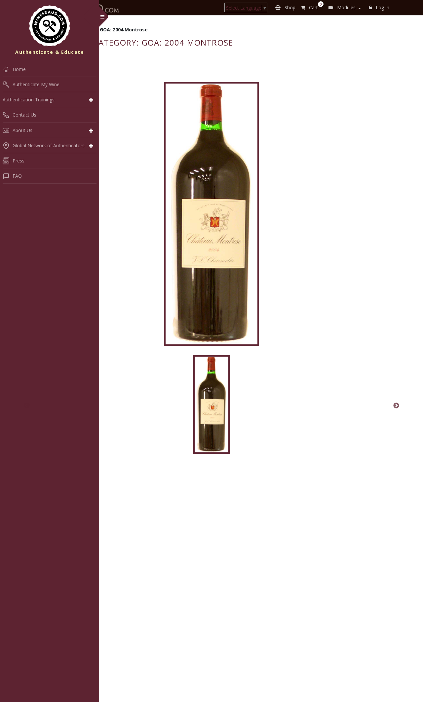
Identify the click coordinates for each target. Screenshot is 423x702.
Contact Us (24, 115)
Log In (381, 7)
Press (18, 161)
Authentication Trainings (29, 99)
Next (396, 406)
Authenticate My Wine (36, 84)
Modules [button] (346, 7)
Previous (26, 406)
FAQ (17, 176)
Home (19, 69)
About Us (22, 130)
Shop (289, 7)
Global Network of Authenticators (49, 145)
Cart (314, 6)
